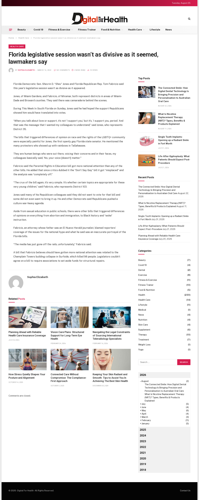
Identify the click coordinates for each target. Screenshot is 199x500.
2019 (143, 464)
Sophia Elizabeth (26, 70)
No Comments (63, 70)
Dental (141, 270)
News (168, 29)
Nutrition (142, 320)
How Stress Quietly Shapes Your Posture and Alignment (27, 376)
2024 (143, 435)
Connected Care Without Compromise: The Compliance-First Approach (68, 378)
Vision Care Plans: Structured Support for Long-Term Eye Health (67, 335)
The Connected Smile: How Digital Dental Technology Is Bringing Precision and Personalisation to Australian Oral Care (174, 95)
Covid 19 (38, 29)
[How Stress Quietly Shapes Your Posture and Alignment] (28, 359)
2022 (143, 447)
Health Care (135, 29)
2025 (143, 429)
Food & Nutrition (110, 29)
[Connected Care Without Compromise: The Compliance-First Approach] (70, 359)
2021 (143, 452)
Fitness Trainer (87, 29)
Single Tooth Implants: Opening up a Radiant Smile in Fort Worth (173, 140)
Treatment (143, 339)
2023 (143, 441)
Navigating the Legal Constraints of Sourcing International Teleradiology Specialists (111, 335)
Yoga (140, 349)
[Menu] (10, 29)
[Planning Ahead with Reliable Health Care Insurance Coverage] (28, 317)
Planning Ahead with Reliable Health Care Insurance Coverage (27, 334)
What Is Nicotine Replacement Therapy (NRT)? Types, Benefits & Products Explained (171, 119)
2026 (143, 374)
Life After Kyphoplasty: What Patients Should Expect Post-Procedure (174, 159)
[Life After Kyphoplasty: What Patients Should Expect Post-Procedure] (146, 160)
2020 (143, 458)
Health (141, 295)
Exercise (142, 275)
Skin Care (143, 324)
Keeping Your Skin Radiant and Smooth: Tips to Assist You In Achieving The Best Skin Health (110, 378)
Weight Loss (144, 344)
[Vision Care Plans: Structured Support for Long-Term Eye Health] (70, 317)
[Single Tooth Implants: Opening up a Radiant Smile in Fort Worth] (146, 141)
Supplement (144, 329)
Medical (142, 310)
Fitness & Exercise (59, 29)
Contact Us (185, 490)
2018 (143, 469)
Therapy (142, 334)
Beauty (22, 29)
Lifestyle (155, 29)
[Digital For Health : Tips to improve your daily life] (99, 18)
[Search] (188, 18)
